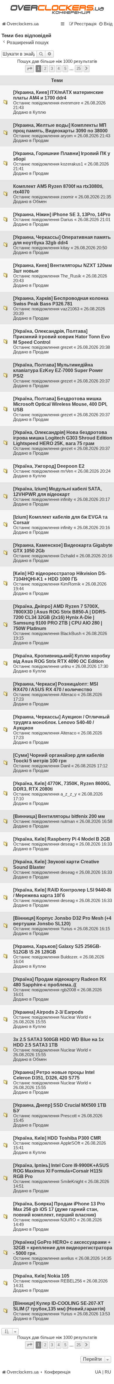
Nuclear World (74, 1017)
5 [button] (65, 68)
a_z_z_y (69, 794)
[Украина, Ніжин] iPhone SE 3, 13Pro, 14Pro (61, 214)
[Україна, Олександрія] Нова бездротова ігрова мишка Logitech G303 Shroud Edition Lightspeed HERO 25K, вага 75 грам (62, 438)
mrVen (67, 471)
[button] (29, 68)
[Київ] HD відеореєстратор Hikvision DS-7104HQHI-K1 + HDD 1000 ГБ (59, 576)
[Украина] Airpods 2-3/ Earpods (48, 1012)
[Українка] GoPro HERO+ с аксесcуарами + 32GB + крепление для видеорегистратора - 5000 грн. (62, 1247)
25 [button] (79, 68)
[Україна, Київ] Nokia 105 (41, 1275)
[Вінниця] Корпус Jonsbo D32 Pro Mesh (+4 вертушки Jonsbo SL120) (62, 920)
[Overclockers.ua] (57, 9)
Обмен (39, 201)
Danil (65, 766)
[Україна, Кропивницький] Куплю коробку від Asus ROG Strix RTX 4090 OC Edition (61, 658)
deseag (68, 844)
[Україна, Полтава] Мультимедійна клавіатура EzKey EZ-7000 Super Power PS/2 (58, 370)
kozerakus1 (72, 164)
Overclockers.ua (23, 24)
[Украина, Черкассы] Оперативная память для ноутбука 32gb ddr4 (62, 239)
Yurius (66, 928)
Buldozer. (69, 957)
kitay (65, 248)
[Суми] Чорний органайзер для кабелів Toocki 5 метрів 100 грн (58, 758)
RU (108, 1372)
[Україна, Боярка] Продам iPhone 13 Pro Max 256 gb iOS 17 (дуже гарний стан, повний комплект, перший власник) (59, 1209)
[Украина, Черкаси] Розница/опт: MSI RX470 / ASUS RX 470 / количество (55, 686)
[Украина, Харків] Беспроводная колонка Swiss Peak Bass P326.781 (60, 301)
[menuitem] (106, 24)
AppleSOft (70, 1143)
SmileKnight (72, 1181)
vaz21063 (70, 309)
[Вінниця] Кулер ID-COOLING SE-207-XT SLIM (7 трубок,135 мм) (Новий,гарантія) (59, 1306)
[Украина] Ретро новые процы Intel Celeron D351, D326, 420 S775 (53, 1075)
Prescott (69, 1115)
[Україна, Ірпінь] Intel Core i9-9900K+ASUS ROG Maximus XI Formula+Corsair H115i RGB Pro (61, 1171)
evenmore (70, 103)
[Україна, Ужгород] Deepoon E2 (48, 466)
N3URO (68, 1220)
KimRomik (71, 584)
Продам (41, 140)
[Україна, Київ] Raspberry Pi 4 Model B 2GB (61, 839)
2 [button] (45, 68)
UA (98, 1372)
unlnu (66, 666)
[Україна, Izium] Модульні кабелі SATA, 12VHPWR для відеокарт (57, 491)
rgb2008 (68, 990)
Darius (67, 219)
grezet (66, 347)
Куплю (39, 112)
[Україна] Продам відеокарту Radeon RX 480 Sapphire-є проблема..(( (59, 981)
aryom (67, 136)
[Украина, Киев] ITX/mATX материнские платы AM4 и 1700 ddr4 (58, 95)
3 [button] (52, 68)
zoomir (67, 197)
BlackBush (71, 633)
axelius (67, 1258)
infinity (66, 499)
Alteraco (68, 694)
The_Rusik (71, 276)
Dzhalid (68, 556)
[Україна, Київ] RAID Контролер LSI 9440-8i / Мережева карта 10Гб (62, 892)
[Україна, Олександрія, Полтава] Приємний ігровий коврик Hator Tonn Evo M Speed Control (61, 336)
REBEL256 (71, 1281)
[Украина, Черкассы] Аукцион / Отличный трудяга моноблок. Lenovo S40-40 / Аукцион (61, 722)
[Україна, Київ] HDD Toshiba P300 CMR (57, 1138)
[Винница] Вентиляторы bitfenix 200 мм (59, 816)
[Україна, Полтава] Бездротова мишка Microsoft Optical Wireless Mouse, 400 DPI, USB (60, 404)
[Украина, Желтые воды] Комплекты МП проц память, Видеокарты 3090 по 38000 (60, 127)
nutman (68, 821)
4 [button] (59, 68)
